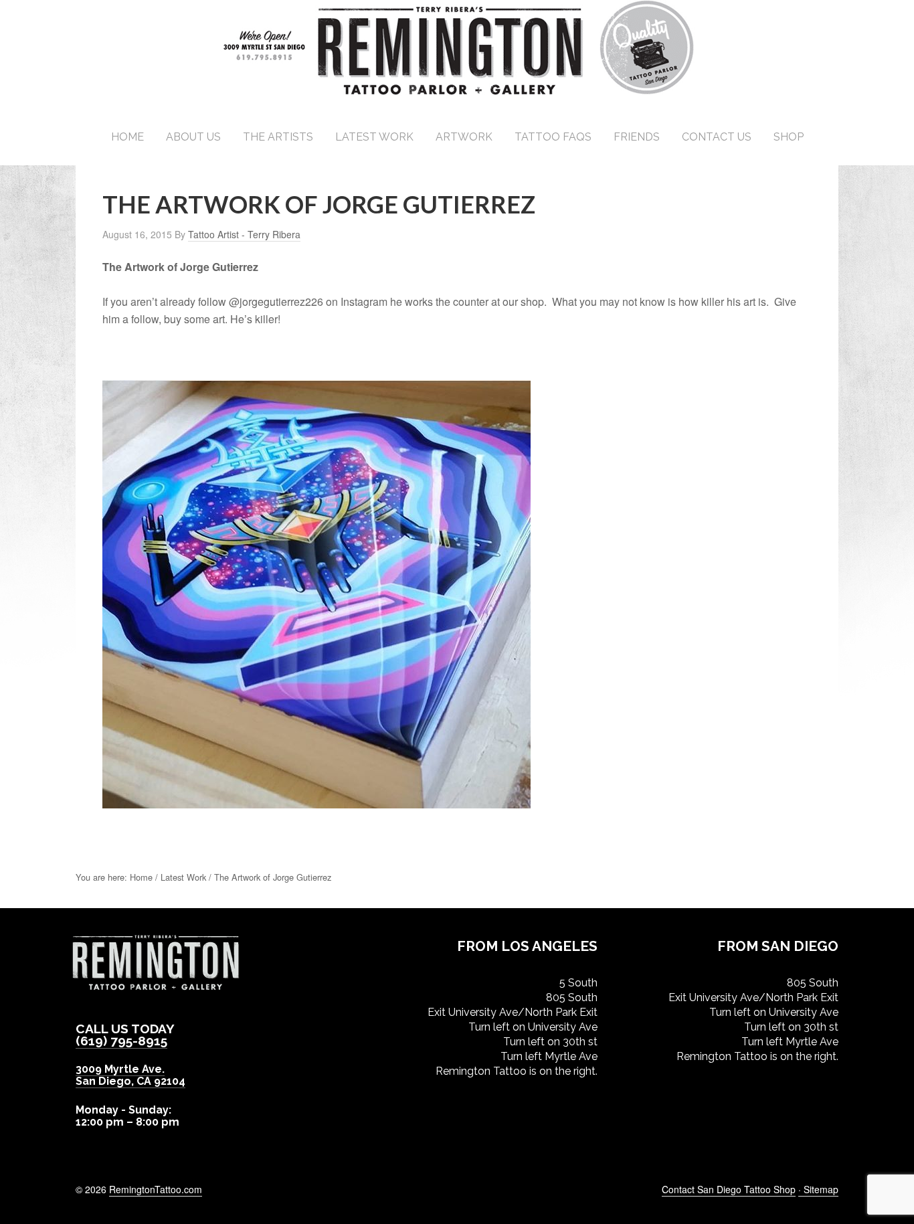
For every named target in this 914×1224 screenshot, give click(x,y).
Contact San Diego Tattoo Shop (729, 1189)
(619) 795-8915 (121, 1040)
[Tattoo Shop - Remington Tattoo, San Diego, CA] (457, 93)
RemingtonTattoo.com (155, 1189)
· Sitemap (818, 1189)
